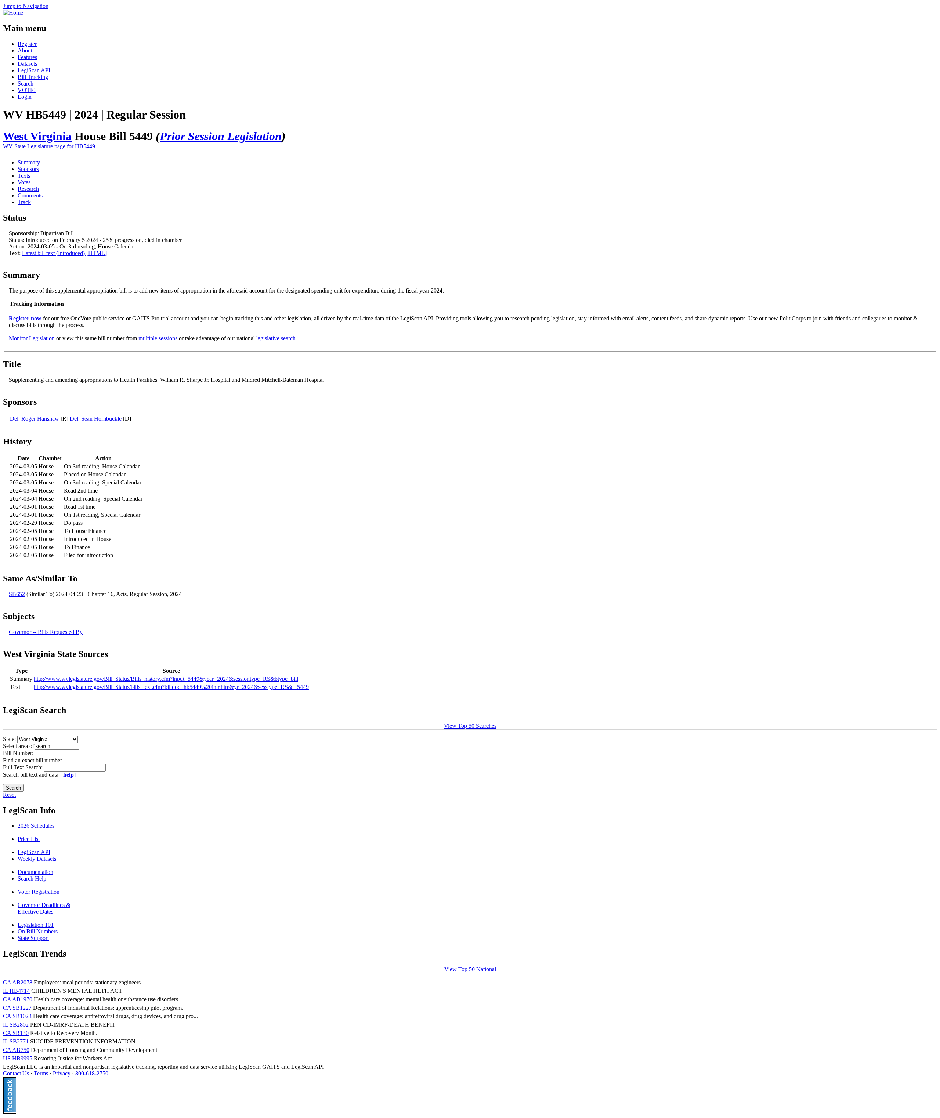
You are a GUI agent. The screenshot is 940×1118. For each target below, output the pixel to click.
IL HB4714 (16, 991)
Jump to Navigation (25, 6)
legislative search (276, 338)
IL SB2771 (16, 1041)
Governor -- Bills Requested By (46, 632)
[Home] (13, 13)
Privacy (61, 1073)
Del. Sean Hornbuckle (96, 418)
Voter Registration (38, 892)
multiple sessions (157, 338)
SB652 (17, 594)
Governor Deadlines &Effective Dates (44, 908)
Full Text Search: (23, 767)
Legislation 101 (36, 925)
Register (27, 44)
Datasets (27, 64)
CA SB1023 (17, 1016)
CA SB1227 (17, 1008)
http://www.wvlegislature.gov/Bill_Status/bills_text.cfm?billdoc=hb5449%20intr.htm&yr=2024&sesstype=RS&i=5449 (171, 687)
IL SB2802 (16, 1024)
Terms (41, 1073)
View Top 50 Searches (470, 726)
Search (25, 83)
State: (10, 739)
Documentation (35, 872)
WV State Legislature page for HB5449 (49, 146)
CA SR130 (16, 1033)
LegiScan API (34, 70)
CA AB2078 (17, 982)
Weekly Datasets (37, 859)
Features (27, 57)
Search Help (32, 878)
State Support (33, 938)
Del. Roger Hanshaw (34, 418)
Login (25, 97)
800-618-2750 (91, 1073)
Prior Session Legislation (221, 136)
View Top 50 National (470, 969)
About (25, 50)
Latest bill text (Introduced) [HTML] (64, 253)
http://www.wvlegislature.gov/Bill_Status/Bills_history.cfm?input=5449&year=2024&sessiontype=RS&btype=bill (166, 679)
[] (68, 775)
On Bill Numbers (38, 931)
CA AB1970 (17, 999)
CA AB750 (16, 1050)
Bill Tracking (33, 77)
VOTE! (27, 90)
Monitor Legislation (32, 338)
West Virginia (37, 136)
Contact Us (16, 1073)
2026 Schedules (36, 826)
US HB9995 (17, 1058)
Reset (9, 795)
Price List (29, 839)
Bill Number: (19, 753)
